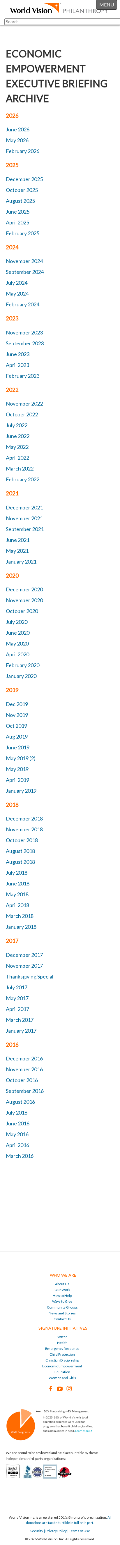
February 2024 (22, 304)
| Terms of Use (78, 1531)
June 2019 (17, 747)
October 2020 (22, 611)
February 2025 (22, 233)
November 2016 (24, 1069)
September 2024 (25, 272)
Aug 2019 (17, 736)
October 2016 (22, 1080)
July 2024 (16, 282)
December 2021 (24, 507)
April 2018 (17, 905)
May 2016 (17, 1134)
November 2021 (24, 518)
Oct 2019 (16, 725)
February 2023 (22, 375)
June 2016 (17, 1123)
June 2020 (17, 632)
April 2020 (17, 654)
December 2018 (24, 818)
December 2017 (24, 955)
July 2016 (16, 1112)
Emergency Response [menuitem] (62, 1348)
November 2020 (24, 600)
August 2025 (20, 201)
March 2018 (19, 916)
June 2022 (17, 436)
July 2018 (16, 872)
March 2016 (19, 1156)
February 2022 (22, 479)
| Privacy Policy (55, 1531)
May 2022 (17, 447)
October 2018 (22, 840)
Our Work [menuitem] (62, 1290)
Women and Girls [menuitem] (62, 1378)
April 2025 (17, 222)
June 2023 (17, 354)
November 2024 (24, 261)
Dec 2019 (17, 704)
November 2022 (24, 403)
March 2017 (19, 1020)
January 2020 (21, 676)
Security (36, 1531)
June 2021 (17, 540)
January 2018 (21, 926)
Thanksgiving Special (29, 976)
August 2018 (20, 851)
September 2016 (25, 1091)
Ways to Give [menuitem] (62, 1301)
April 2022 (17, 457)
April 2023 (17, 365)
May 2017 (17, 998)
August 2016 (20, 1101)
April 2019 (17, 780)
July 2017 (16, 987)
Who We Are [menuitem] (63, 1275)
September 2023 (25, 343)
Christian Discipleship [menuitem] (62, 1360)
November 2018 (24, 829)
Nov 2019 (17, 715)
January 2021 (21, 561)
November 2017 (24, 965)
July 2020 (16, 622)
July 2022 (16, 425)
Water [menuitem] (62, 1337)
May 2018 (17, 894)
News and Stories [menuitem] (62, 1313)
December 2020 (24, 589)
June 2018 (17, 883)
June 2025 (17, 211)
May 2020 (17, 643)
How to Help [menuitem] (62, 1295)
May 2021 (17, 550)
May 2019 (17, 769)
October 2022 (22, 414)
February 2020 (22, 665)
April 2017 (17, 1009)
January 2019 (21, 790)
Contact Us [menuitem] (62, 1319)
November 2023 (24, 332)
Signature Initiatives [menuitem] (62, 1328)
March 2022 (19, 468)
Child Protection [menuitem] (62, 1354)
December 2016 (24, 1058)
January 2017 (21, 1030)
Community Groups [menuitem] (62, 1307)
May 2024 (17, 293)
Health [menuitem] (62, 1342)
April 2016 (17, 1145)
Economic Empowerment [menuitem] (62, 1366)
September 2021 (25, 529)
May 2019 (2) (21, 758)
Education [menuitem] (62, 1372)
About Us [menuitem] (62, 1284)
